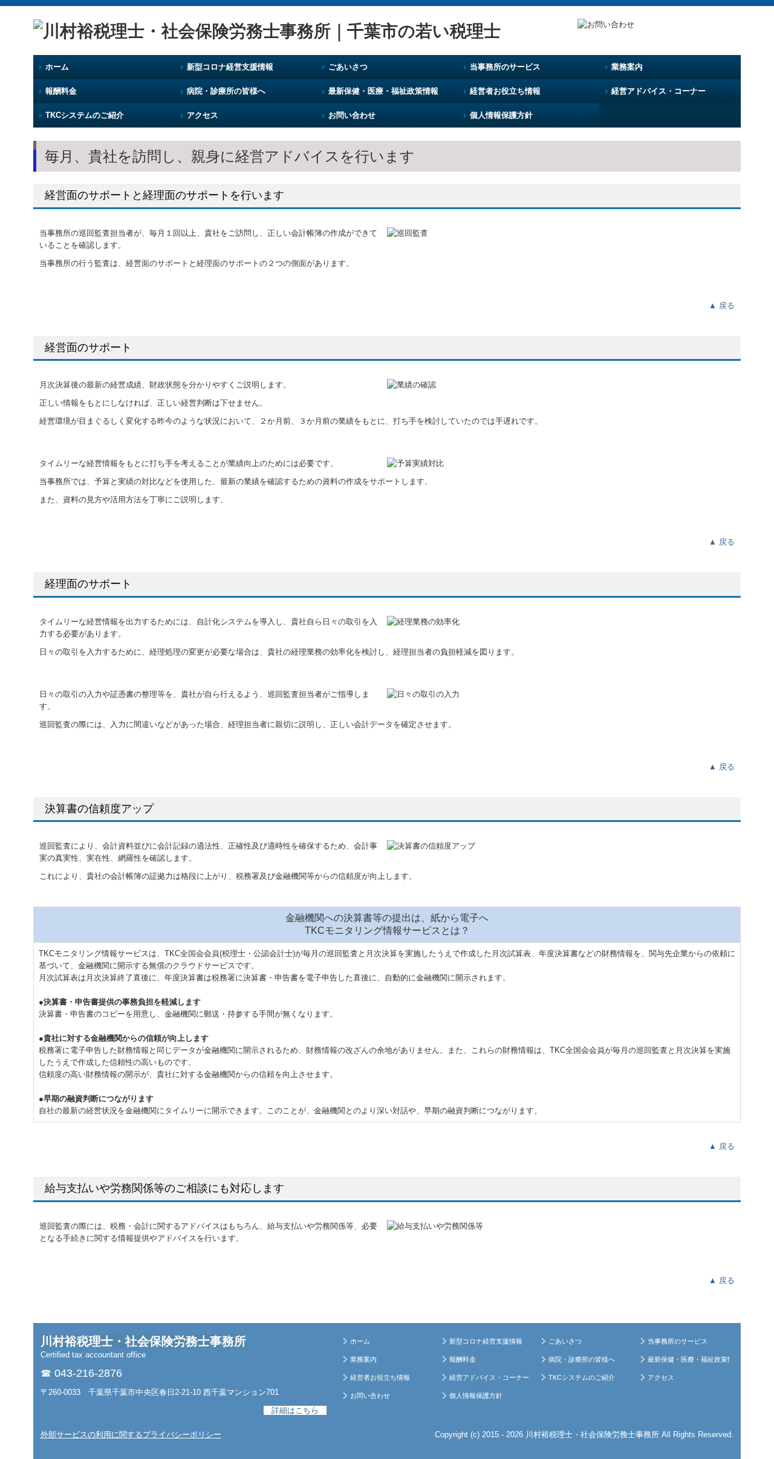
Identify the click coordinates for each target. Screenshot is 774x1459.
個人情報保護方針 (501, 115)
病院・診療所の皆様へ (226, 90)
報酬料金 (61, 90)
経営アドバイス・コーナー (658, 90)
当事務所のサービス (505, 66)
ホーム (57, 66)
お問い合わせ (352, 115)
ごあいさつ (348, 66)
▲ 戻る (722, 305)
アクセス (202, 115)
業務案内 (627, 66)
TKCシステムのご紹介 (84, 115)
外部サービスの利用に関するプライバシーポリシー (131, 1434)
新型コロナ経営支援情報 (230, 66)
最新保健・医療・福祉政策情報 (383, 90)
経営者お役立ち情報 (505, 90)
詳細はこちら (295, 1410)
